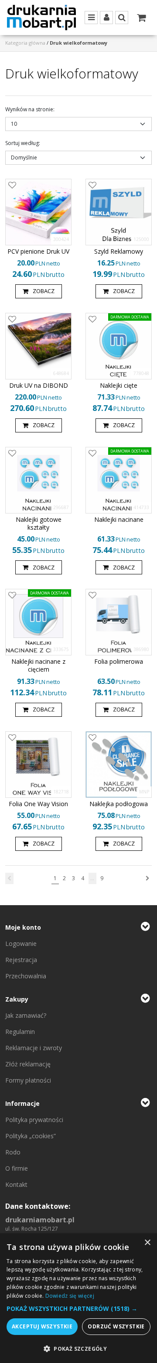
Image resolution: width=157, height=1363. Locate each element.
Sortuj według (22, 143)
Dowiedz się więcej (69, 1295)
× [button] (147, 1242)
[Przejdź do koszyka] (141, 17)
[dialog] (78, 1298)
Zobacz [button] (44, 291)
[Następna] (147, 878)
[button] (78, 1308)
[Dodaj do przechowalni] (12, 185)
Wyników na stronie (30, 109)
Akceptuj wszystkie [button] (42, 1326)
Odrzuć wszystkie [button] (116, 1326)
